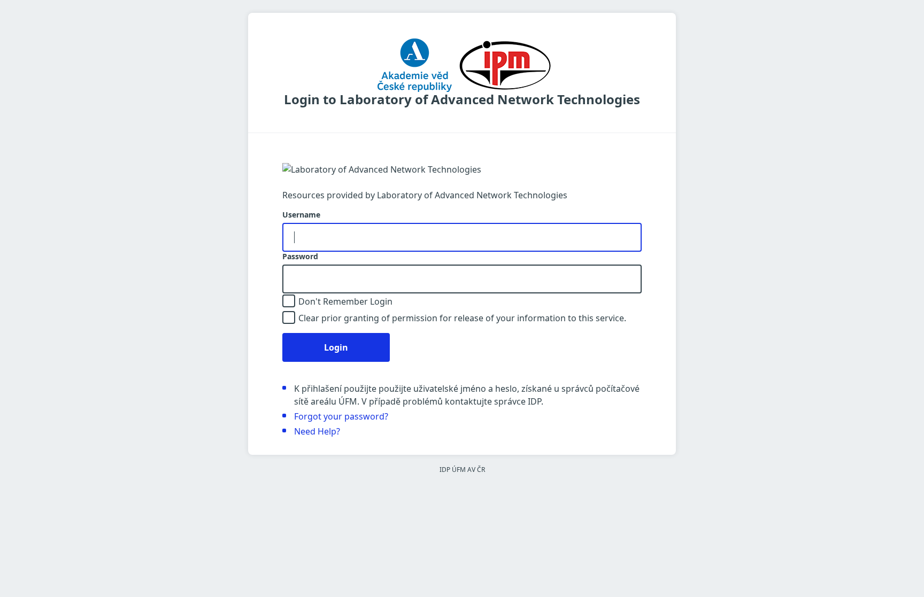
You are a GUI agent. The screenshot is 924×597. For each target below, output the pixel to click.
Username (301, 215)
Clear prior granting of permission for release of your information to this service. (462, 318)
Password (300, 256)
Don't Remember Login (345, 301)
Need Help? (317, 431)
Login (336, 347)
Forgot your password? (341, 416)
